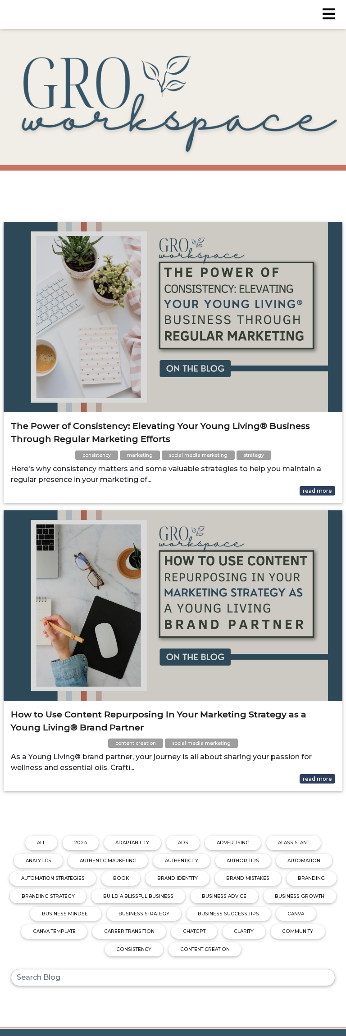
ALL (41, 843)
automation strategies (53, 878)
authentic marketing (108, 861)
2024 (80, 843)
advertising (233, 843)
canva (295, 914)
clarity (244, 931)
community (297, 931)
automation (303, 861)
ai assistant (293, 843)
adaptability (132, 843)
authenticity (181, 861)
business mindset (66, 914)
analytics (38, 861)
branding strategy (48, 896)
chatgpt (194, 931)
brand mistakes (247, 878)
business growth (299, 896)
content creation (205, 949)
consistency (133, 949)
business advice (224, 896)
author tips (243, 861)
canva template (54, 931)
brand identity (177, 878)
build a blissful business (138, 896)
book (121, 878)
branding (311, 878)
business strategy (143, 914)
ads (183, 843)
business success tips (228, 914)
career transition (129, 931)
